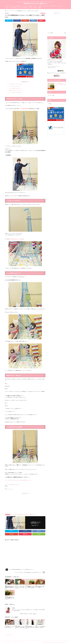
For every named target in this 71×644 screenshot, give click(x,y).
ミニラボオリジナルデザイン (15, 86)
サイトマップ (22, 642)
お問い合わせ (16, 642)
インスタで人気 (24, 7)
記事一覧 (39, 7)
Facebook (31, 613)
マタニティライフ (53, 6)
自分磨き (40, 6)
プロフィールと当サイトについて (54, 66)
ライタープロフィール (8, 642)
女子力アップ (8, 6)
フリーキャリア (60, 6)
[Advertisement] (15, 502)
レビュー (7, 7)
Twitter (27, 613)
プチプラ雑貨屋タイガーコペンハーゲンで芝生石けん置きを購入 (60, 84)
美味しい (15, 7)
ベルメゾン (12, 514)
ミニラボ (17, 514)
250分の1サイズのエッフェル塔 (15, 84)
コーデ (11, 7)
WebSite (22, 613)
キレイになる (24, 6)
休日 (19, 7)
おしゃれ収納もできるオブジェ (15, 88)
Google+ (35, 613)
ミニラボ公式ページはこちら (13, 484)
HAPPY (35, 7)
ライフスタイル (45, 6)
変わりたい (35, 6)
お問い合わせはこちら (52, 67)
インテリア (7, 514)
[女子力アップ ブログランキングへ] (57, 75)
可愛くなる (18, 6)
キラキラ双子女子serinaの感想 (15, 92)
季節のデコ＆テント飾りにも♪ (15, 90)
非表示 (27, 81)
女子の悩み (30, 6)
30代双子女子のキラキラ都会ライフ (35, 3)
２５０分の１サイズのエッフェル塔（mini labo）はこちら (19, 480)
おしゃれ (13, 6)
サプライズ (31, 7)
